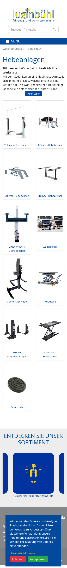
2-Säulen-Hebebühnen (16, 145)
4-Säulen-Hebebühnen (50, 145)
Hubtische (50, 301)
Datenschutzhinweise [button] (23, 553)
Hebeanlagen (34, 48)
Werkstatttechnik (12, 48)
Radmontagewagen (17, 301)
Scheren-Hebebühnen (17, 195)
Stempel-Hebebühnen (50, 195)
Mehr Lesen (33, 93)
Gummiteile (16, 407)
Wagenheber (50, 246)
